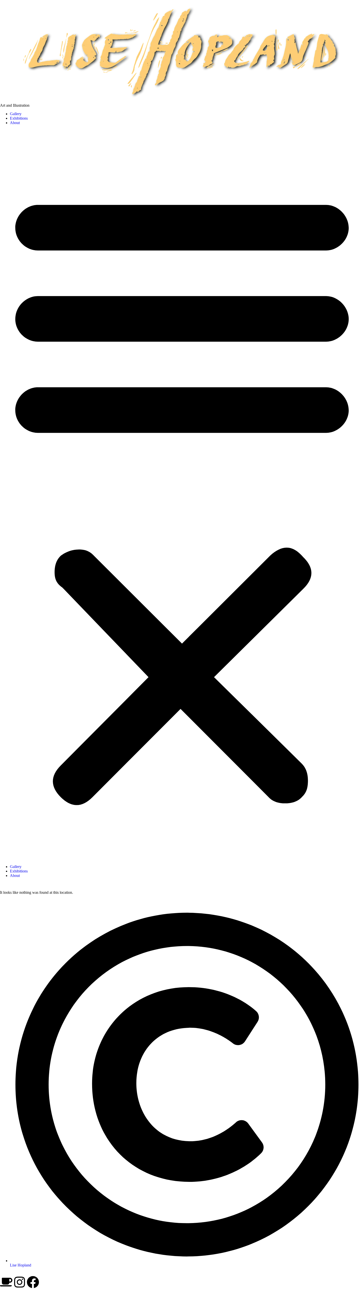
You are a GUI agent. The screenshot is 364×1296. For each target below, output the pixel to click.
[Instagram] (19, 1282)
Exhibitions (19, 118)
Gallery (16, 114)
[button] (182, 495)
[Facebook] (33, 1282)
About (15, 123)
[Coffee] (6, 1282)
